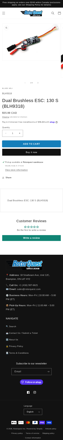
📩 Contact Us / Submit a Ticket (22, 333)
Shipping (5, 117)
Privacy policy (17, 433)
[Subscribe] (48, 371)
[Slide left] (25, 83)
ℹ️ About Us (12, 339)
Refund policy (50, 429)
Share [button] (9, 177)
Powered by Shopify (35, 429)
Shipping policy (48, 433)
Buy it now (31, 152)
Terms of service (32, 433)
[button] (3, 13)
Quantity (6, 127)
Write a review (31, 238)
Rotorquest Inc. (19, 429)
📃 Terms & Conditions (17, 353)
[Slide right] (38, 83)
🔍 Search (11, 326)
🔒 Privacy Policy (14, 346)
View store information (16, 170)
